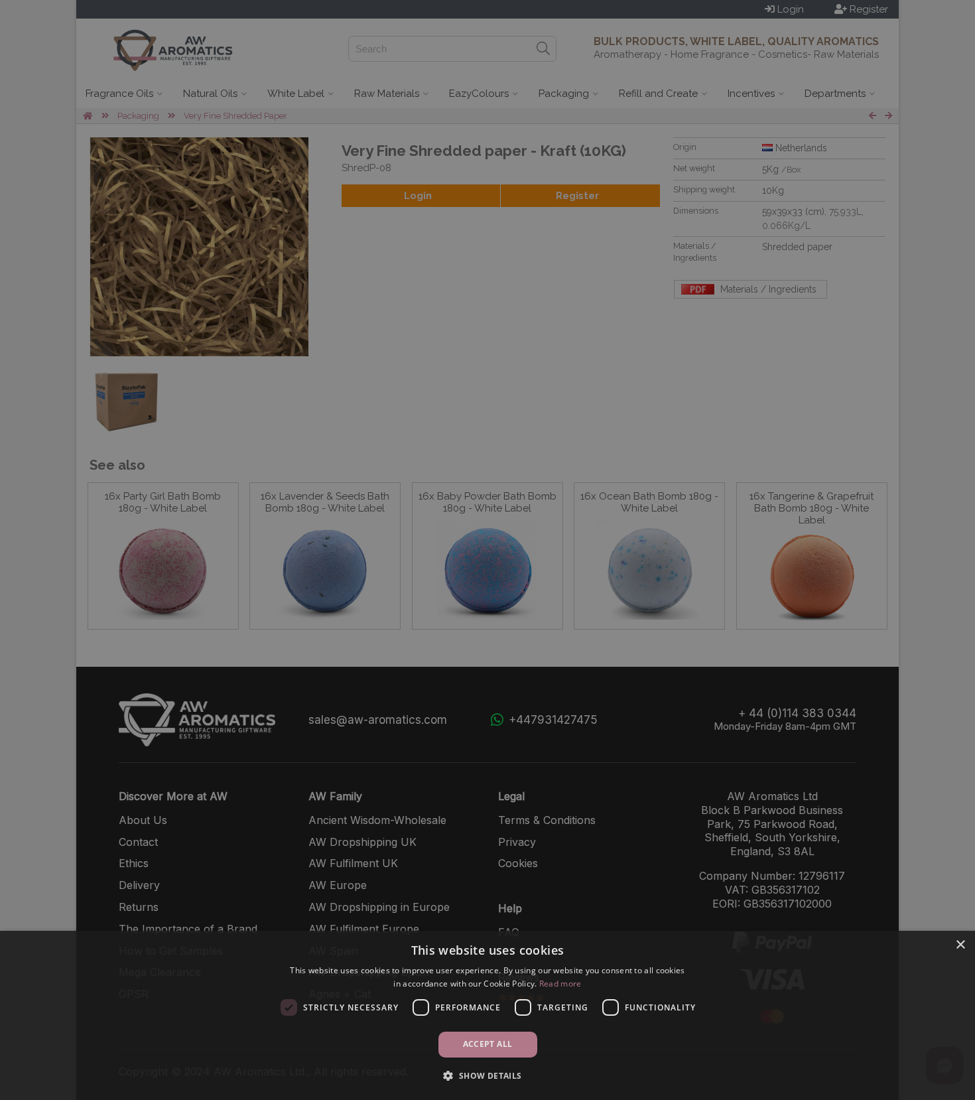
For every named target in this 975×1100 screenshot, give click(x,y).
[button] (487, 1075)
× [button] (960, 945)
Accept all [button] (488, 1044)
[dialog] (487, 1015)
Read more (560, 983)
